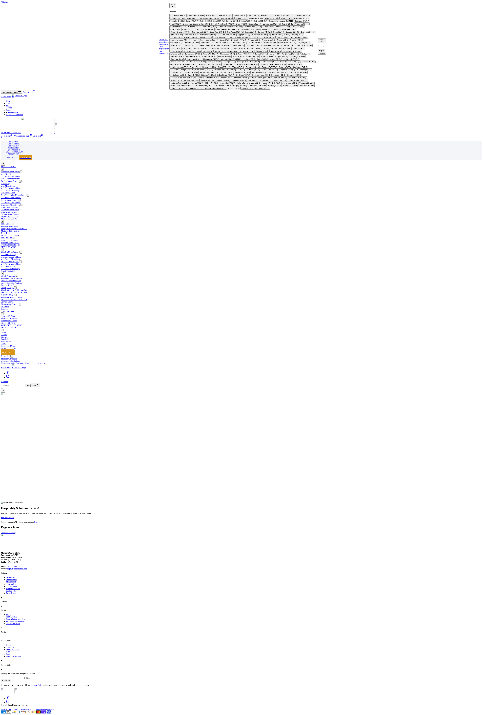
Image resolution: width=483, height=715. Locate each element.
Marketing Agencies (9, 359)
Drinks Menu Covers (9, 207)
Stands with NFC (8, 323)
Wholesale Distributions (10, 361)
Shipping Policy (49, 709)
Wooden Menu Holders (10, 245)
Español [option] (322, 53)
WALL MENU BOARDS (14, 152)
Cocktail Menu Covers (10, 210)
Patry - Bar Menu (8, 346)
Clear (28, 386)
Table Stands (6, 224)
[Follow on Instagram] (7, 377)
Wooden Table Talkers (10, 243)
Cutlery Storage (7, 288)
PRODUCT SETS (14, 154)
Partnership (12, 112)
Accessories (10, 584)
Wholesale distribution (15, 621)
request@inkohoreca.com (17, 569)
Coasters (4, 309)
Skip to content (7, 2)
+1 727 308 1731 (14, 566)
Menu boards (11, 582)
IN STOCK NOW (18, 158)
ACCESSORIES (13, 148)
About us (9, 103)
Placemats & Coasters (10, 304)
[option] (177, 15)
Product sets (11, 591)
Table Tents (5, 233)
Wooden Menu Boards (10, 252)
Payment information (14, 115)
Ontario (4, 335)
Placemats (5, 307)
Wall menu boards (13, 589)
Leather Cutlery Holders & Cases (14, 292)
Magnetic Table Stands (10, 231)
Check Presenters (8, 276)
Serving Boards (7, 302)
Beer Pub (4, 339)
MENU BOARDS (14, 146)
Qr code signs (11, 586)
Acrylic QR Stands (8, 316)
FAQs (8, 105)
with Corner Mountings (10, 179)
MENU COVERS (14, 142)
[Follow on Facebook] (7, 373)
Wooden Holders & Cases (11, 297)
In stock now (11, 593)
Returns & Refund (13, 656)
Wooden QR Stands (9, 321)
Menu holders (11, 579)
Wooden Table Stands (9, 226)
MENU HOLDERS (14, 144)
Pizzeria (4, 337)
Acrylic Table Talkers (9, 240)
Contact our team (13, 624)
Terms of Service (19, 709)
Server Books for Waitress (11, 283)
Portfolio (9, 110)
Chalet (3, 332)
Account (4, 382)
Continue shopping (8, 533)
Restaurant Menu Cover (11, 205)
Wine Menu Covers (8, 212)
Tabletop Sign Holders (10, 235)
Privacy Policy (37, 685)
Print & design (11, 617)
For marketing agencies (15, 619)
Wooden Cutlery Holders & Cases (14, 290)
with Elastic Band (8, 193)
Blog (8, 101)
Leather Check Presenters (11, 281)
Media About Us (12, 649)
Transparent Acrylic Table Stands (14, 229)
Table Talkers (6, 238)
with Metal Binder (8, 174)
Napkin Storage (7, 295)
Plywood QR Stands (9, 318)
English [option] (321, 51)
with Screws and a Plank (11, 177)
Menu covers (11, 577)
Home (8, 645)
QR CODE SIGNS (14, 150)
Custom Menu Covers (9, 214)
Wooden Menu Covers (10, 172)
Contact (9, 108)
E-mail (27, 678)
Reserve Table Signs (9, 285)
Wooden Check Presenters (11, 278)
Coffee (3, 344)
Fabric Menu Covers (9, 200)
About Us (10, 647)
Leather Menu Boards (10, 262)
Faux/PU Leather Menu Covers (14, 195)
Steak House (6, 342)
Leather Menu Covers (10, 181)
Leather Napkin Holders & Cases (14, 300)
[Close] (3, 164)
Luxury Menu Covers (9, 217)
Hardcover (5, 184)
